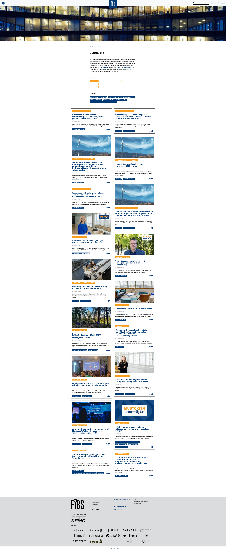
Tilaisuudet (95, 507)
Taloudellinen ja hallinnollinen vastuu (114, 99)
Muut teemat (112, 97)
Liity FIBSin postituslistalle (122, 500)
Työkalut (117, 81)
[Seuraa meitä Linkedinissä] (3, 3)
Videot (94, 86)
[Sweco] (96, 541)
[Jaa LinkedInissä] (109, 129)
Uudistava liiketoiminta (97, 102)
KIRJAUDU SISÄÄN (215, 3)
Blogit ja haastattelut (106, 83)
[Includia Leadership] (113, 535)
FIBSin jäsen (104, 68)
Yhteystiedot (117, 509)
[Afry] (80, 530)
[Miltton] (130, 535)
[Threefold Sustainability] (130, 541)
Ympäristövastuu (111, 102)
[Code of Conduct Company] (146, 530)
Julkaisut (94, 83)
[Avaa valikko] (223, 3)
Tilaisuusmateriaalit (105, 81)
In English (104, 97)
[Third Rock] (113, 541)
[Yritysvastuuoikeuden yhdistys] (146, 541)
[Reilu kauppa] (146, 535)
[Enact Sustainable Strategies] (80, 535)
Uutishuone (95, 504)
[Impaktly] (96, 535)
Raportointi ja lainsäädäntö (126, 97)
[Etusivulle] (77, 508)
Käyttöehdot (116, 548)
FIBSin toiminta (94, 97)
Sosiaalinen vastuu (96, 99)
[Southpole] (80, 541)
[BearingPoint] (130, 530)
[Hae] (194, 3)
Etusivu (92, 46)
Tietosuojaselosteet (120, 506)
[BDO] (113, 530)
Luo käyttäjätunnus (119, 503)
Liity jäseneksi (95, 502)
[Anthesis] (96, 530)
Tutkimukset (126, 81)
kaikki (94, 81)
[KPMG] (78, 522)
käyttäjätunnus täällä (124, 68)
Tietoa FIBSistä (95, 509)
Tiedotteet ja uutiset (120, 83)
